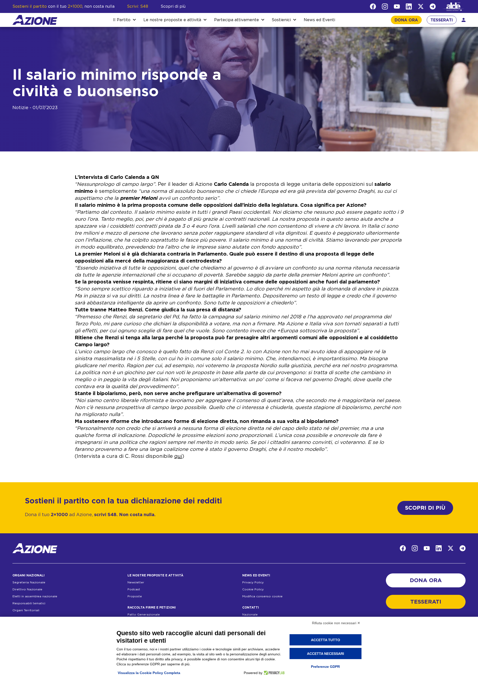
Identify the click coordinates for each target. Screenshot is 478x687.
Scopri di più (173, 6)
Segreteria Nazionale (28, 582)
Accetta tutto (325, 640)
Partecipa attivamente (236, 20)
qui (178, 456)
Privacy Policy (253, 582)
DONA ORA (406, 20)
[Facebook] (373, 6)
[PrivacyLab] (273, 672)
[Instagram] (385, 6)
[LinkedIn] (409, 6)
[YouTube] (397, 6)
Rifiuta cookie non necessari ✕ (336, 623)
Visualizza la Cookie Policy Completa (149, 673)
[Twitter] (421, 6)
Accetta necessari (325, 654)
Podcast (133, 589)
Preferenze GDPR (325, 667)
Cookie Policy (253, 589)
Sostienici (281, 20)
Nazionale (250, 614)
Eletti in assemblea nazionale (34, 596)
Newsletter (135, 582)
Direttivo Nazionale (27, 589)
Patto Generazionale (143, 614)
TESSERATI (441, 20)
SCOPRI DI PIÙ (425, 508)
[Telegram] (433, 6)
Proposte (134, 596)
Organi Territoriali (25, 610)
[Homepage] (34, 20)
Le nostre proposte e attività (172, 20)
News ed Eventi (319, 20)
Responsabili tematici (28, 603)
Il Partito (121, 20)
